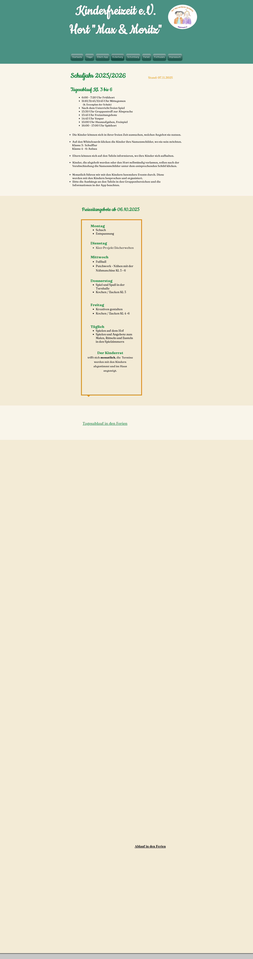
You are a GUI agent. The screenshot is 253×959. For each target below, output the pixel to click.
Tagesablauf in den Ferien (105, 423)
